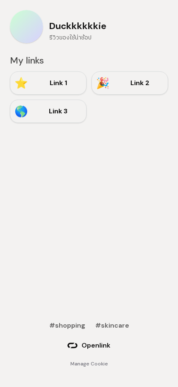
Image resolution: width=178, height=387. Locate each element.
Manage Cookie (89, 363)
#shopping (67, 325)
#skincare (112, 325)
